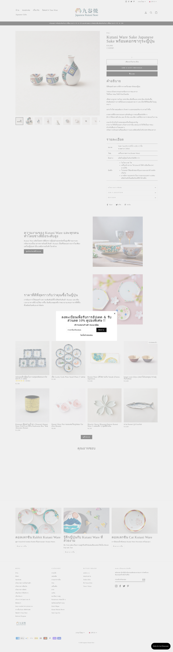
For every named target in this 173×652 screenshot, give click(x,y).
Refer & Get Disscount (160, 646)
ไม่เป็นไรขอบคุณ (86, 335)
